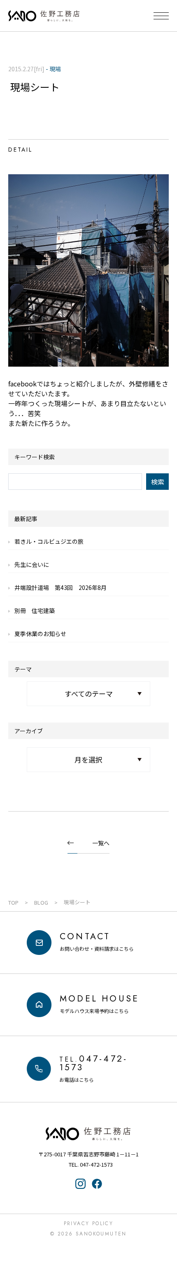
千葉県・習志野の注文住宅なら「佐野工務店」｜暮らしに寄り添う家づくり (43, 16)
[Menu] (161, 16)
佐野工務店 (88, 1133)
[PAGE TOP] (166, 1229)
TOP (13, 902)
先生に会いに (31, 564)
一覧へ (100, 843)
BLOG (41, 902)
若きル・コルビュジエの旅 (49, 541)
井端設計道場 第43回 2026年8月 (60, 587)
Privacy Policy (89, 1223)
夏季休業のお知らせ (40, 633)
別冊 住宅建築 (34, 610)
